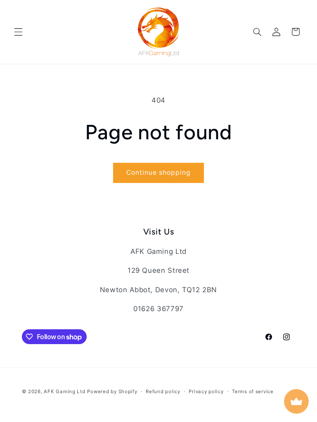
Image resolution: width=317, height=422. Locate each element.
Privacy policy (206, 391)
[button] (18, 31)
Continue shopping (158, 172)
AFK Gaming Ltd (64, 391)
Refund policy (163, 391)
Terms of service (253, 391)
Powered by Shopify (112, 391)
